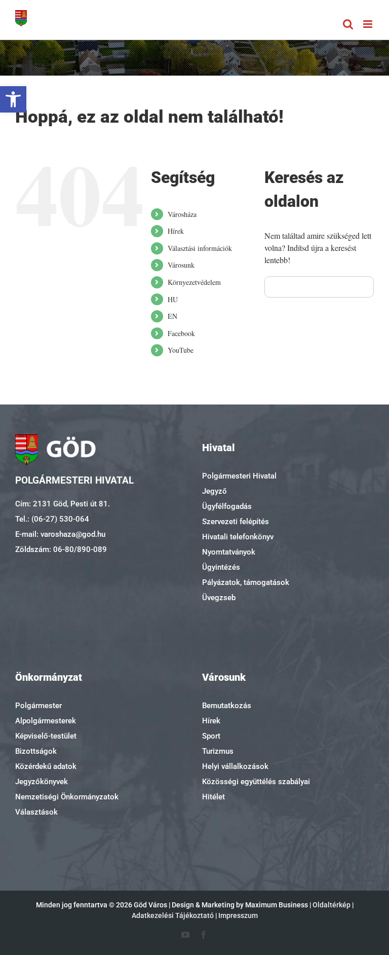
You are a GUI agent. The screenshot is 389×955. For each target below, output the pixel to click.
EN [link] (172, 316)
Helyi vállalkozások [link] (235, 766)
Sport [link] (211, 736)
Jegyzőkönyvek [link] (41, 781)
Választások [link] (36, 812)
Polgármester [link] (38, 705)
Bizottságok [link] (36, 751)
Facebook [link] (181, 333)
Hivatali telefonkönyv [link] (238, 536)
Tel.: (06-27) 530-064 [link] (52, 519)
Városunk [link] (181, 265)
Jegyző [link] (214, 491)
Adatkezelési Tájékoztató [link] (173, 915)
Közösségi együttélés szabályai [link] (256, 781)
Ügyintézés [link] (221, 567)
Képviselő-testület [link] (45, 736)
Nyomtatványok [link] (228, 552)
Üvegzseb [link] (219, 597)
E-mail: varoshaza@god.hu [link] (60, 534)
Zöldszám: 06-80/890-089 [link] (61, 549)
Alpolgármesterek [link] (45, 720)
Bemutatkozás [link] (226, 705)
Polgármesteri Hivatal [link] (239, 476)
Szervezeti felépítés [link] (235, 521)
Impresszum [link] (238, 915)
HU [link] (173, 299)
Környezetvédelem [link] (194, 282)
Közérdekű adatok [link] (45, 766)
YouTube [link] (180, 350)
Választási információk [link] (200, 248)
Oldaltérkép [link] (332, 905)
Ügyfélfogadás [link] (227, 506)
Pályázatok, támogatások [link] (245, 582)
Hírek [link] (176, 231)
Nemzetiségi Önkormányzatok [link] (67, 796)
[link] (13, 99)
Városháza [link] (182, 214)
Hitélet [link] (213, 796)
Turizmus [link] (218, 751)
